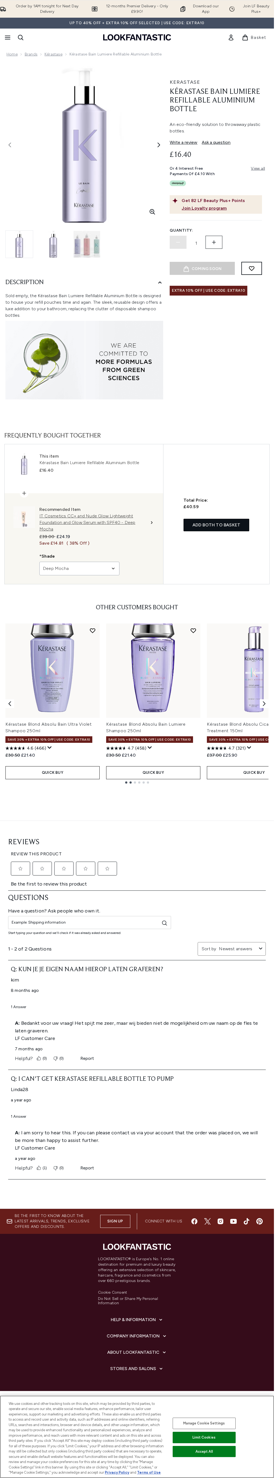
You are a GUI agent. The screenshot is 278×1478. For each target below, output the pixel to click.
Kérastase (53, 54)
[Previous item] (9, 703)
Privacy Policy (117, 1472)
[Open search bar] (20, 37)
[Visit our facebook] (194, 1221)
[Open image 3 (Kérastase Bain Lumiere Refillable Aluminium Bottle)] (86, 244)
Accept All (204, 1451)
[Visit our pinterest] (259, 1221)
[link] (231, 37)
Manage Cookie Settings (204, 1423)
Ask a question (216, 142)
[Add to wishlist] (251, 268)
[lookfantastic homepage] (137, 37)
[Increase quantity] (214, 242)
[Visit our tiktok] (246, 1221)
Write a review (183, 142)
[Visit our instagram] (220, 1221)
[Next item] (264, 703)
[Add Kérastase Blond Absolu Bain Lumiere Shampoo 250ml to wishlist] (193, 630)
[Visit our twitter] (207, 1221)
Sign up (115, 1221)
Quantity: (181, 230)
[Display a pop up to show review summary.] (49, 748)
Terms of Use (149, 1472)
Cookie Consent (112, 1292)
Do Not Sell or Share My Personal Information (128, 1301)
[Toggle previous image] (9, 145)
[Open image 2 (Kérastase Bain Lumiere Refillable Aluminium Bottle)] (53, 244)
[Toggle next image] (158, 145)
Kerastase (185, 82)
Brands (31, 54)
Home (12, 54)
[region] (137, 1437)
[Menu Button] (7, 37)
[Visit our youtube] (233, 1221)
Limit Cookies (204, 1437)
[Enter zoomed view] (152, 211)
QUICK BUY (52, 772)
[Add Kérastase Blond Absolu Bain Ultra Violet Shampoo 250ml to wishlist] (92, 630)
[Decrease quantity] (178, 242)
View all (258, 168)
